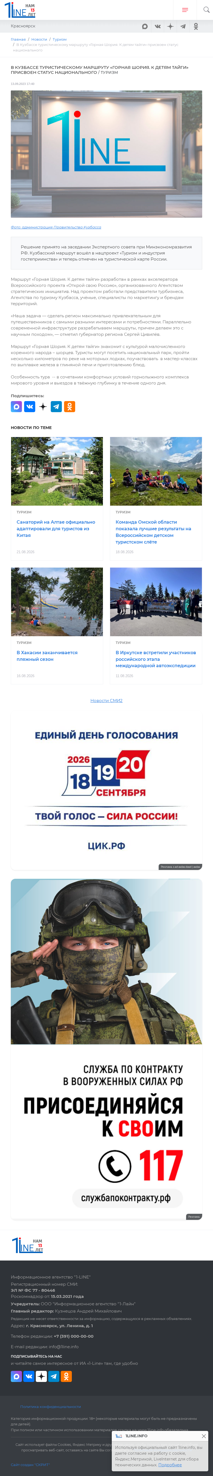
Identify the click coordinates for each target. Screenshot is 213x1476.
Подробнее (170, 1464)
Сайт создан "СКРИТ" (30, 1464)
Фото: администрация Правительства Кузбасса (56, 227)
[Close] (204, 1436)
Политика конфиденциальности (50, 1406)
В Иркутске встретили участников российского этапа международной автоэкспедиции (156, 659)
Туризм (24, 512)
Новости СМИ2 (106, 700)
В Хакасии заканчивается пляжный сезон (47, 656)
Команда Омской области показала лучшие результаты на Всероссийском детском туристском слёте (153, 531)
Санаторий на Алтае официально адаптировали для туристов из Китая (56, 528)
